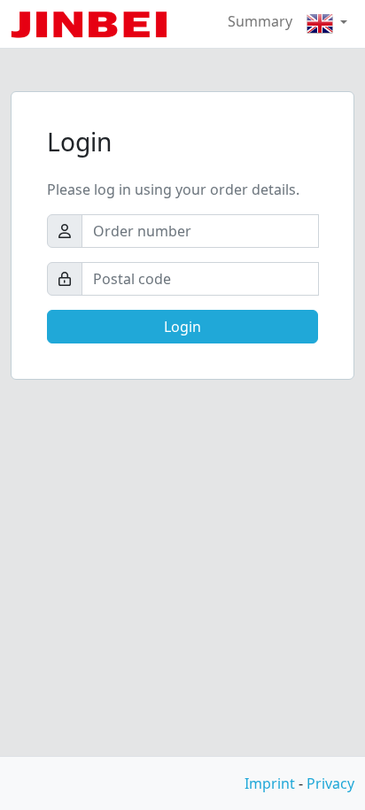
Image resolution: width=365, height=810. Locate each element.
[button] (326, 24)
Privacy (330, 783)
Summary (260, 21)
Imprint (270, 783)
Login (182, 326)
